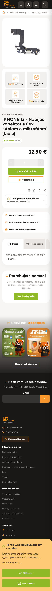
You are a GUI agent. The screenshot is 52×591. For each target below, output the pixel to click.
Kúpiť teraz (28, 179)
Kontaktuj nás (26, 296)
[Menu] (36, 4)
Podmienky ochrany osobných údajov (19, 467)
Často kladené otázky (11, 494)
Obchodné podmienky (12, 462)
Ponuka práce (8, 519)
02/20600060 (12, 432)
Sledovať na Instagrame (26, 364)
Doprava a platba (9, 452)
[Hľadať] (21, 4)
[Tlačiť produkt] (29, 190)
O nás (4, 477)
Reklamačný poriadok (11, 457)
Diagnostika (7, 504)
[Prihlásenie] (28, 4)
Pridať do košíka (28, 171)
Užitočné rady (8, 499)
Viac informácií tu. (12, 562)
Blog (4, 472)
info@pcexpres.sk (14, 427)
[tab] (12, 244)
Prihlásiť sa (45, 398)
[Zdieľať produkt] (45, 190)
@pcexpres (36, 323)
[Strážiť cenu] (40, 190)
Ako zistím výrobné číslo (12, 514)
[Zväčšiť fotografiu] (26, 42)
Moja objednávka (9, 482)
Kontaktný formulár (17, 439)
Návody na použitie (10, 509)
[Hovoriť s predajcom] (34, 190)
